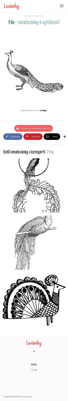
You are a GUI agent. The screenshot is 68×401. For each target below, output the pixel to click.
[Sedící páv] (34, 185)
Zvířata (27, 16)
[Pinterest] (34, 351)
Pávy (35, 16)
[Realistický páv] (34, 243)
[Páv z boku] (34, 300)
